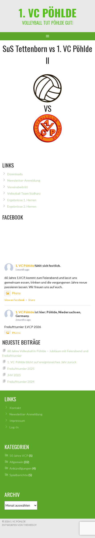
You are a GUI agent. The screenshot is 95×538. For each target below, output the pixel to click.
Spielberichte (19, 475)
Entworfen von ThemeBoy (19, 524)
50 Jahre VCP (19, 455)
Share (31, 299)
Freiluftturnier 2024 (20, 381)
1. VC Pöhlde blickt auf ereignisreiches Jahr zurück (41, 362)
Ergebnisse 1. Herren (21, 200)
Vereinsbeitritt (17, 187)
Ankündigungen (21, 468)
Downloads (15, 174)
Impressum (17, 420)
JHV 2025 (14, 375)
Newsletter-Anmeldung (23, 180)
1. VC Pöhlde (47, 12)
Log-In (14, 427)
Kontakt (15, 408)
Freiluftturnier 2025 (20, 368)
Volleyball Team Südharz (23, 193)
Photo (16, 293)
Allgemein (16, 462)
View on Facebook (14, 299)
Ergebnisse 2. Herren (21, 206)
